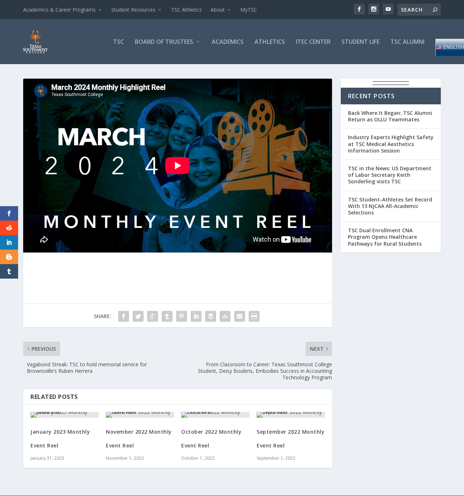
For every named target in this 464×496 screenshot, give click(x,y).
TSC (118, 42)
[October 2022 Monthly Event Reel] (215, 415)
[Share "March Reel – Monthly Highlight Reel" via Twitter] (138, 316)
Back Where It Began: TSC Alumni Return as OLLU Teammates (390, 116)
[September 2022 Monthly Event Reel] (291, 415)
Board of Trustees (164, 42)
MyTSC (248, 9)
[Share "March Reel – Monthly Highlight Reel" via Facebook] (123, 316)
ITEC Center (313, 42)
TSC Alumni (407, 42)
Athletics (269, 42)
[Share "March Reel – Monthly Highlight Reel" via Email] (239, 316)
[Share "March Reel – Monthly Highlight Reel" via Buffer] (210, 316)
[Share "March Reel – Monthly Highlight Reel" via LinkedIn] (196, 316)
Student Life (360, 42)
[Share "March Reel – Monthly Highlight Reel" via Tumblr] (167, 316)
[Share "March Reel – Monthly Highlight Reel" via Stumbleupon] (225, 316)
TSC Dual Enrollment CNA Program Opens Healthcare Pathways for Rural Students (385, 237)
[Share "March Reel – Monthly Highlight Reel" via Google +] (152, 316)
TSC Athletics (186, 9)
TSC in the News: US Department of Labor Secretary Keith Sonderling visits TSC (389, 175)
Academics (228, 42)
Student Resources (133, 9)
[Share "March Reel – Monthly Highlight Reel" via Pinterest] (181, 316)
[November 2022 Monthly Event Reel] (140, 415)
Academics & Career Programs (59, 9)
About (218, 9)
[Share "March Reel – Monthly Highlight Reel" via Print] (254, 316)
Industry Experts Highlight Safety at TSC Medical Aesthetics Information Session (391, 144)
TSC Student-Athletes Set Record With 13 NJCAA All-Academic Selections (390, 206)
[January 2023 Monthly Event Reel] (64, 415)
